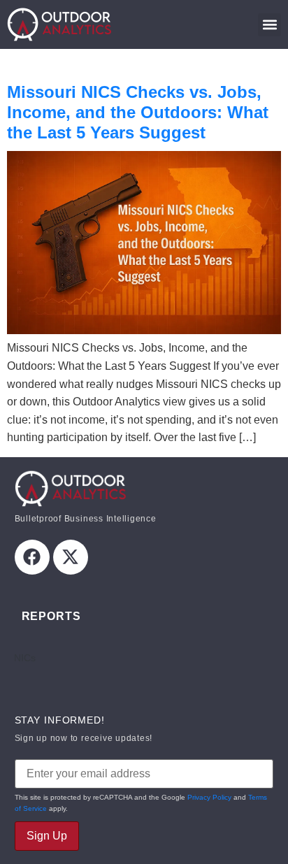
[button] (269, 24)
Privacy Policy (209, 797)
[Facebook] (32, 557)
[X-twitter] (70, 557)
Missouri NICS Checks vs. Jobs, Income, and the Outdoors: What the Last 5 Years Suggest (137, 112)
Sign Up (47, 836)
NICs (25, 657)
